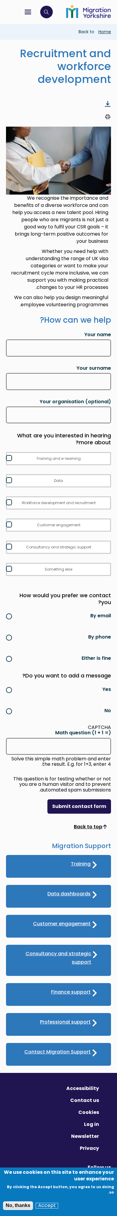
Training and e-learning (58, 458)
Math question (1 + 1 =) (83, 733)
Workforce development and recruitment (59, 502)
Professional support (65, 1021)
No (107, 710)
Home (104, 32)
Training (81, 863)
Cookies (88, 1112)
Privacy (89, 1148)
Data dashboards (69, 893)
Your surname (93, 368)
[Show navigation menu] (28, 12)
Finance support (71, 991)
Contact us (84, 1100)
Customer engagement (58, 524)
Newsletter (85, 1136)
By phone (99, 636)
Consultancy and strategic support (58, 547)
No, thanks (18, 1205)
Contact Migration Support (57, 1051)
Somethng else (58, 569)
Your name (97, 334)
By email (100, 615)
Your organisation (75, 401)
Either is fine (96, 658)
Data (58, 480)
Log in (91, 1124)
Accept (47, 1205)
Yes (106, 689)
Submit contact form (79, 806)
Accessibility (82, 1088)
